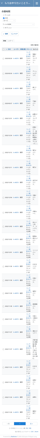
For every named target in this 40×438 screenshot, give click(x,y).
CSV (32, 432)
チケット (29, 49)
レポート (10, 41)
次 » (31, 424)
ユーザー (16, 49)
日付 (6, 18)
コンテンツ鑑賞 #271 (28, 223)
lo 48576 (16, 58)
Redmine (14, 436)
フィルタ (7, 15)
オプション (8, 28)
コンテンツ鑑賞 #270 (28, 114)
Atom (36, 432)
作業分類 (23, 49)
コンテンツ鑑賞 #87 (28, 54)
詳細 (4, 41)
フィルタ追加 (7, 24)
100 (30, 428)
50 (27, 428)
